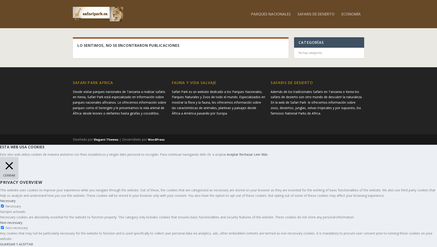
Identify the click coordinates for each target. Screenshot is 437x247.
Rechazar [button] (246, 154)
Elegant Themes (106, 139)
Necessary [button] (7, 201)
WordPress (156, 139)
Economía (351, 14)
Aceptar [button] (232, 154)
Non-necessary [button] (11, 222)
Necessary (13, 206)
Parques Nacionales (271, 14)
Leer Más (261, 154)
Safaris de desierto (316, 14)
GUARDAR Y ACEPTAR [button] (16, 244)
